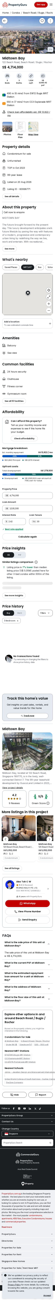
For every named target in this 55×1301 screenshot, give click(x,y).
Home (5, 12)
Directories (7, 1240)
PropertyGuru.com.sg (11, 1194)
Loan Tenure (35, 515)
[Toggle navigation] (51, 5)
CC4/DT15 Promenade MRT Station (20, 1062)
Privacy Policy (14, 1284)
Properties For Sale (11, 1247)
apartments (7, 1218)
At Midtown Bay (11, 1041)
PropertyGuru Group (12, 1115)
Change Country (10, 1128)
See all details (12, 196)
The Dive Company (14, 1082)
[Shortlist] (42, 21)
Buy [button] (8, 613)
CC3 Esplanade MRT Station (17, 1058)
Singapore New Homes (13, 1261)
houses (49, 1218)
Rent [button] (19, 613)
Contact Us (7, 1121)
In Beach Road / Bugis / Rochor (35, 1041)
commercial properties (16, 1222)
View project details (12, 787)
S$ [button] (8, 554)
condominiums (35, 1215)
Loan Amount (9, 502)
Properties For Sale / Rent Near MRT (20, 1268)
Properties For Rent (11, 1254)
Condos (16, 12)
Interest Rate (9, 515)
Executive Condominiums (33, 1218)
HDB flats (17, 1218)
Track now (29, 715)
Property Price (9, 489)
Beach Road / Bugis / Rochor (38, 12)
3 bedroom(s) (26, 1044)
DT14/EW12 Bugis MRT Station (18, 1055)
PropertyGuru (9, 1234)
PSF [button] (19, 554)
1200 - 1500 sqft (41, 1044)
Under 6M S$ (11, 1044)
